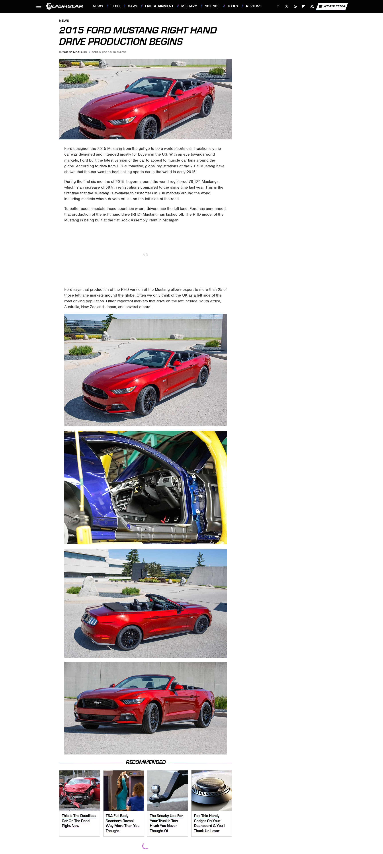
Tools (232, 6)
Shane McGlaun (75, 52)
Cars (132, 6)
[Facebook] (278, 6)
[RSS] (312, 6)
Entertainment (159, 6)
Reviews (253, 6)
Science (212, 6)
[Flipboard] (304, 6)
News (98, 6)
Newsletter (335, 6)
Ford (68, 148)
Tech (115, 6)
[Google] (295, 6)
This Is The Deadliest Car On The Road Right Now (79, 820)
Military (189, 6)
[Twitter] (286, 6)
